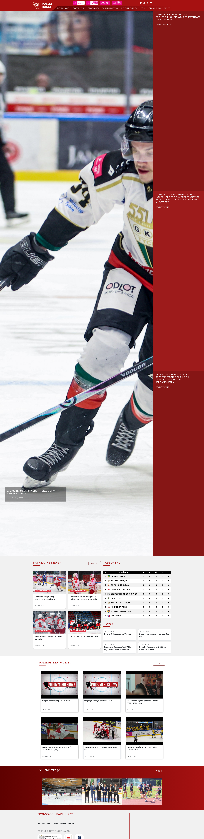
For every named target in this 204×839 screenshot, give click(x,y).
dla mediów (155, 8)
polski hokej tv (129, 8)
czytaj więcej (14, 498)
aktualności (63, 8)
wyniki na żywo (110, 8)
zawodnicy (93, 8)
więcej (94, 563)
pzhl (143, 8)
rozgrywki (78, 8)
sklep (167, 8)
